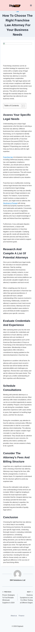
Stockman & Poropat (10, 203)
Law (17, 11)
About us (14, 616)
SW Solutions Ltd (17, 580)
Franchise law (8, 157)
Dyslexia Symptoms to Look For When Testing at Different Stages (26, 597)
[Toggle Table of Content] (22, 106)
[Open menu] (31, 5)
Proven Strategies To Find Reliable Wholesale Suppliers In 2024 (8, 597)
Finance (21, 616)
